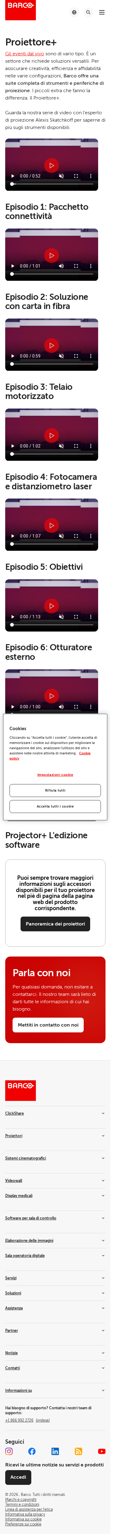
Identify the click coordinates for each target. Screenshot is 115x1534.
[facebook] (32, 1451)
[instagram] (9, 1451)
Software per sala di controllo (30, 1218)
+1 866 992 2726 (27, 1420)
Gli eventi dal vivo (24, 54)
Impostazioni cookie (55, 775)
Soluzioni (13, 1293)
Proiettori (13, 1136)
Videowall (13, 1181)
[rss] (78, 1451)
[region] (55, 767)
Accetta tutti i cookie (55, 806)
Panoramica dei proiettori (55, 924)
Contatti (12, 1368)
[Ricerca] (88, 12)
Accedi (18, 1477)
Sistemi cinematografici (25, 1158)
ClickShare (14, 1113)
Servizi (11, 1278)
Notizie (11, 1353)
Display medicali (19, 1196)
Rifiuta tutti (55, 790)
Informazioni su (18, 1390)
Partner (11, 1331)
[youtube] (101, 1451)
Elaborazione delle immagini (29, 1241)
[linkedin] (55, 1451)
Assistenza (14, 1308)
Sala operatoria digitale (25, 1256)
